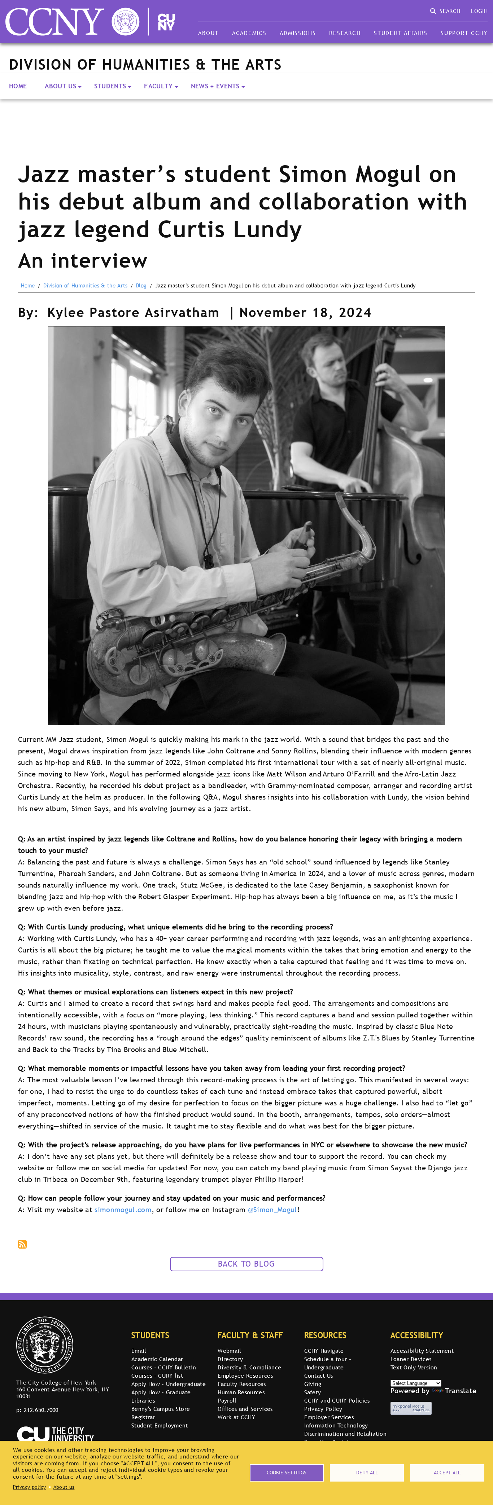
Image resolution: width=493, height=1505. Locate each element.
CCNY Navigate (324, 1351)
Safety (312, 1392)
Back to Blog (246, 1264)
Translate (460, 1390)
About (208, 32)
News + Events (215, 86)
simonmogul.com (123, 1209)
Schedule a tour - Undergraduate (327, 1363)
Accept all (447, 1472)
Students (110, 86)
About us (64, 1487)
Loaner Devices (411, 1359)
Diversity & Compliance (249, 1367)
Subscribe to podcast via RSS (23, 1245)
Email (139, 1351)
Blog (141, 285)
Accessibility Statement (422, 1351)
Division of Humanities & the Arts (85, 285)
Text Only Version (414, 1367)
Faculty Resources (242, 1384)
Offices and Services (245, 1409)
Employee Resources (245, 1375)
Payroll (227, 1400)
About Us (60, 86)
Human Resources (241, 1392)
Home (18, 86)
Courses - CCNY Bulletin (163, 1367)
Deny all (367, 1472)
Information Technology (336, 1425)
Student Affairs (400, 32)
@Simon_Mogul (272, 1209)
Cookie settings (286, 1472)
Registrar (143, 1417)
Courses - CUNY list (157, 1375)
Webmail (229, 1351)
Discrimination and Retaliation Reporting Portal (345, 1438)
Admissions (298, 32)
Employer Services (329, 1417)
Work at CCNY (236, 1417)
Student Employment (159, 1425)
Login (479, 11)
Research (345, 32)
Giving (313, 1384)
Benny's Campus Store (160, 1409)
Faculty (158, 86)
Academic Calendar (157, 1359)
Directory (230, 1359)
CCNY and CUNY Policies (337, 1400)
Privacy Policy (323, 1409)
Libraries (143, 1400)
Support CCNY (464, 32)
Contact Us (318, 1375)
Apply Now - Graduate (161, 1392)
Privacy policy (29, 1487)
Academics (249, 32)
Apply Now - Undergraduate (168, 1384)
